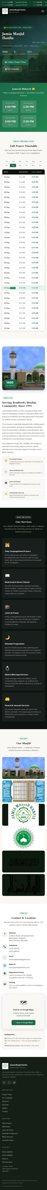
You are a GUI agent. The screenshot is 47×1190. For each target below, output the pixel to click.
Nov (33, 165)
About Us (5, 1101)
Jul (6, 165)
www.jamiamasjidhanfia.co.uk (19, 967)
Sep (20, 165)
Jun (40, 161)
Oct (26, 165)
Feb (13, 161)
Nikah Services (7, 1137)
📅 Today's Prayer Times (15, 62)
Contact (5, 1111)
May (33, 161)
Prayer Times (7, 1094)
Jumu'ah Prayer (8, 1130)
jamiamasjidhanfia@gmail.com (19, 959)
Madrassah (6, 1126)
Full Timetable (7, 1098)
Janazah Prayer (8, 1140)
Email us (5, 1159)
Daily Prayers (7, 1123)
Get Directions (7, 1162)
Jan (6, 161)
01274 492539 (14, 948)
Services (5, 1105)
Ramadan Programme (10, 1133)
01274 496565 (14, 951)
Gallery (4, 1108)
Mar (20, 161)
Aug (13, 165)
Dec (40, 165)
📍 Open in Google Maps (23, 1022)
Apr (27, 161)
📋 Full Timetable (12, 69)
